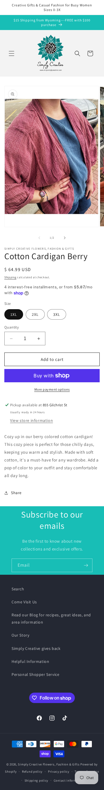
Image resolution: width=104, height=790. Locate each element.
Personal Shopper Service (35, 674)
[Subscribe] (85, 565)
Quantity (11, 327)
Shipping (10, 277)
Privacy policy (58, 771)
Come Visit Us (24, 601)
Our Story (20, 635)
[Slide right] (64, 237)
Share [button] (16, 492)
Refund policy (32, 771)
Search (18, 588)
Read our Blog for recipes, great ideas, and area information (51, 618)
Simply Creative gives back (36, 648)
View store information (31, 420)
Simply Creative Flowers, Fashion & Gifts (48, 764)
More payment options (52, 389)
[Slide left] (39, 237)
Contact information (69, 780)
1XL (13, 314)
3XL (56, 314)
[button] (11, 53)
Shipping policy (37, 780)
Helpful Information (30, 661)
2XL (35, 314)
